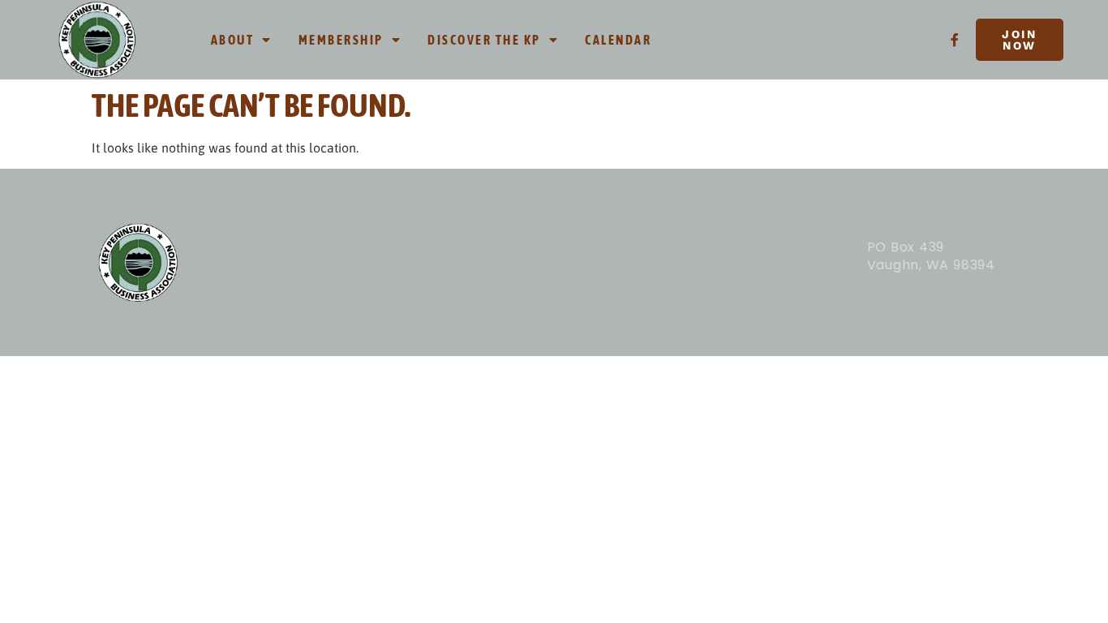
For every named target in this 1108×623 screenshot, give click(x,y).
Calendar (618, 39)
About (233, 39)
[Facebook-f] (955, 40)
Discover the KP (484, 39)
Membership (341, 39)
